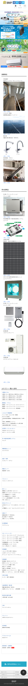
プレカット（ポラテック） (7, 480)
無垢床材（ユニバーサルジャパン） (9, 570)
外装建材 (4, 549)
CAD (3, 605)
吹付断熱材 (5, 523)
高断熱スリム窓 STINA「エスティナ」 (10, 490)
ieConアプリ (5, 637)
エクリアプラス (5, 450)
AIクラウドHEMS (6, 416)
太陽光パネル (5, 392)
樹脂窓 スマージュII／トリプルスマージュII (11, 492)
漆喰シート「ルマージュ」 (7, 571)
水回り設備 (5, 575)
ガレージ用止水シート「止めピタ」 (9, 545)
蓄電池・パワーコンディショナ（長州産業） (11, 408)
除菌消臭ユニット (6, 448)
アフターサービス (6, 635)
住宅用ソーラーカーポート (8, 428)
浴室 (8, 577)
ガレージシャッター (7, 533)
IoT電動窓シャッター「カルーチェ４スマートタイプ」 (13, 508)
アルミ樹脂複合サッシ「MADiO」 (9, 496)
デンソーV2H (5, 414)
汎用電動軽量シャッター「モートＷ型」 (10, 542)
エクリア (4, 440)
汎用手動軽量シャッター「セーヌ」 (9, 544)
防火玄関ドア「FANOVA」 (7, 516)
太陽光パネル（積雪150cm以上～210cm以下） (12, 397)
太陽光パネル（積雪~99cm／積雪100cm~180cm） (13, 394)
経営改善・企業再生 (7, 645)
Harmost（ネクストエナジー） (8, 430)
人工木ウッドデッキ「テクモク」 (9, 552)
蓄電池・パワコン (6, 402)
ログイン (15, 7)
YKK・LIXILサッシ (6, 499)
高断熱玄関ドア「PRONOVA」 (8, 515)
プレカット (5, 478)
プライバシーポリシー (20, 677)
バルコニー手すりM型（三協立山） (9, 551)
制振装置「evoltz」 (6, 470)
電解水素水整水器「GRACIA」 (8, 587)
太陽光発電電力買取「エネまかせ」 (9, 425)
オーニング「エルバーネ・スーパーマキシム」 (12, 554)
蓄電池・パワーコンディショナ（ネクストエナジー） (13, 404)
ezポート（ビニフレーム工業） (8, 432)
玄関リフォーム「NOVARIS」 (8, 518)
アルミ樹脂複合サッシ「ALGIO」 (9, 494)
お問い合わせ (4, 677)
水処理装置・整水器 (7, 585)
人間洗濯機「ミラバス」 (20, 589)
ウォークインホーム (6, 607)
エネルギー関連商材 (7, 413)
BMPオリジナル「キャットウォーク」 (10, 563)
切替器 (16, 414)
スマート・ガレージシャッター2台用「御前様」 (12, 540)
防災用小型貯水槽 (6, 595)
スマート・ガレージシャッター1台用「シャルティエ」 (13, 537)
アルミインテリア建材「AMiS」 (9, 564)
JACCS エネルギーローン (7, 617)
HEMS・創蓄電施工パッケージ (8, 421)
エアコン (10, 460)
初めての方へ (4, 672)
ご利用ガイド (4, 674)
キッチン (4, 577)
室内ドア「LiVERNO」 (7, 566)
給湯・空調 (5, 458)
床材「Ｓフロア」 (21, 570)
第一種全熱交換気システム (8, 438)
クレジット (5, 615)
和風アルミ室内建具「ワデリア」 (9, 568)
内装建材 (4, 559)
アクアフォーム (6, 525)
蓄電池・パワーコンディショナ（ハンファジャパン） (13, 406)
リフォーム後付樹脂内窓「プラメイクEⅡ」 (11, 498)
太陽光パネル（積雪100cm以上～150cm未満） (12, 396)
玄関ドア (4, 513)
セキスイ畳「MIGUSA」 (19, 571)
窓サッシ (4, 489)
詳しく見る (6, 111)
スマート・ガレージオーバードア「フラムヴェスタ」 (13, 535)
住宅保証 (4, 625)
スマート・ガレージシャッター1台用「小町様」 (12, 538)
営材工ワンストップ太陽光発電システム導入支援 (12, 423)
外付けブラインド (6, 503)
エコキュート (5, 460)
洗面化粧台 (11, 577)
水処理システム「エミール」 (8, 589)
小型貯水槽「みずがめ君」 (7, 597)
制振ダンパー (5, 468)
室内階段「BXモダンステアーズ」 (9, 561)
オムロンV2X (11, 414)
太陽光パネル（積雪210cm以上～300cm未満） (12, 399)
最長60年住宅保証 (6, 627)
